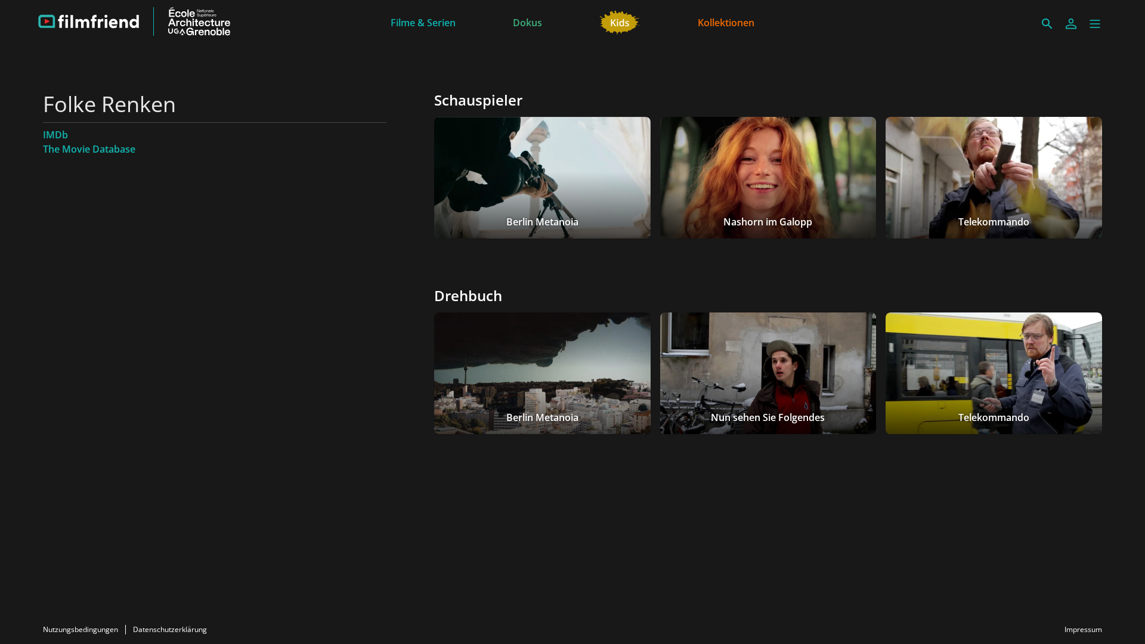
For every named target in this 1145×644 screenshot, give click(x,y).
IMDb (55, 134)
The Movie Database (89, 149)
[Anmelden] (1071, 24)
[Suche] (1047, 24)
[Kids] (620, 21)
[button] (1095, 24)
